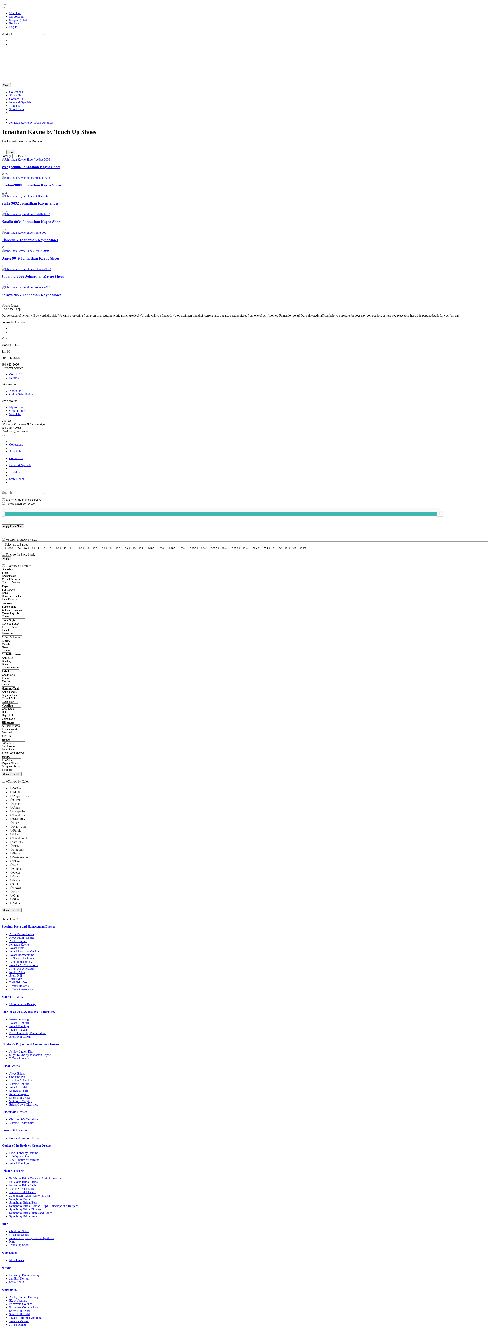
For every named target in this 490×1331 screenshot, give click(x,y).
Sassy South (16, 1282)
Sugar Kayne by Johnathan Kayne (30, 1055)
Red (15, 865)
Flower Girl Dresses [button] (14, 1130)
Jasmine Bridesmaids (21, 1123)
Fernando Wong (19, 1019)
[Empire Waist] (11, 729)
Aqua (16, 807)
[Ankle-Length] (10, 692)
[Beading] (10, 661)
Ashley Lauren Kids (21, 1051)
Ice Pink (18, 842)
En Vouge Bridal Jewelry (24, 1275)
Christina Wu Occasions (23, 1119)
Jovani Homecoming (21, 954)
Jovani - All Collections (23, 965)
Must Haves (16, 1260)
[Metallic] (6, 644)
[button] (16, 92)
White (16, 903)
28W (224, 548)
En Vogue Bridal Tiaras (23, 1181)
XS (266, 548)
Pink (16, 845)
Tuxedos (14, 472)
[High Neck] (11, 715)
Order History (17, 410)
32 (141, 548)
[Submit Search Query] (44, 493)
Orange (17, 868)
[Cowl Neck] (11, 709)
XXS (256, 548)
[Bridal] (17, 573)
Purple (17, 830)
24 (111, 548)
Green (17, 799)
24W (203, 548)
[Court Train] (10, 701)
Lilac (16, 834)
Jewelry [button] (7, 1267)
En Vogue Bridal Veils (22, 1185)
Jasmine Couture (19, 1083)
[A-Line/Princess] (11, 726)
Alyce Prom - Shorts (21, 937)
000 (10, 548)
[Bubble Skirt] (13, 607)
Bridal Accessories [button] (13, 1170)
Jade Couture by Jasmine (24, 1159)
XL (294, 548)
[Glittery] (6, 641)
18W (172, 548)
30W (235, 548)
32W (245, 548)
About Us (15, 391)
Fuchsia (18, 853)
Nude (16, 880)
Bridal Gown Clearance (23, 1104)
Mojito (17, 792)
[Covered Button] (12, 624)
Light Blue (19, 815)
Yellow (17, 788)
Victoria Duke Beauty (22, 1004)
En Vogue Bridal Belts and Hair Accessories (36, 1178)
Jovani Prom (16, 948)
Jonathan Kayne (19, 944)
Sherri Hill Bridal (19, 1097)
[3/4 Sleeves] (13, 746)
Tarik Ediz (15, 979)
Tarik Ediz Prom (19, 982)
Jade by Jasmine (19, 1156)
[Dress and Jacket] (12, 596)
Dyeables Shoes (19, 1234)
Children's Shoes (19, 1231)
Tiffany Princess (19, 1058)
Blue (16, 822)
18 (88, 548)
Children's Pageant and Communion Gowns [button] (30, 1044)
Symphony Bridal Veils (23, 1216)
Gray (16, 895)
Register (14, 23)
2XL (304, 548)
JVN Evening (17, 1324)
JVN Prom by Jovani (22, 958)
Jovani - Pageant (19, 1029)
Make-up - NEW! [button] (13, 996)
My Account (16, 16)
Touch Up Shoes (19, 1245)
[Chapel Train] (10, 698)
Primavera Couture (20, 1304)
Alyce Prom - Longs (21, 934)
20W (182, 548)
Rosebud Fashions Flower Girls (28, 1138)
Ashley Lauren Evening (23, 1297)
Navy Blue (19, 826)
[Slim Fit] (11, 736)
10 (57, 548)
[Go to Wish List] (6, 4)
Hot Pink (18, 849)
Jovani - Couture (19, 1022)
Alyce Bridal (17, 1073)
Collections (16, 444)
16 (80, 548)
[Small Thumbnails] (3, 147)
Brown (17, 888)
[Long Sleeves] (13, 749)
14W (151, 548)
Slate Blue (19, 819)
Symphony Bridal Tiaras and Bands (30, 1212)
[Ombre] (6, 650)
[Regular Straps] (11, 763)
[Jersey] (8, 684)
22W (193, 548)
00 (19, 548)
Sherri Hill (15, 975)
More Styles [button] (9, 1289)
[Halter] (11, 712)
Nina (12, 1241)
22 (103, 548)
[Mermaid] (11, 732)
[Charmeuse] (8, 675)
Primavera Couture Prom (24, 1307)
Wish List (15, 13)
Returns (14, 377)
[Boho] (12, 593)
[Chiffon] (8, 678)
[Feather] (8, 681)
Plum (16, 861)
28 (126, 548)
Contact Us (16, 374)
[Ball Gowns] (12, 590)
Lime (16, 803)
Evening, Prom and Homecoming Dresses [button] (28, 926)
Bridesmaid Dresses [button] (14, 1112)
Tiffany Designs (19, 985)
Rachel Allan (17, 972)
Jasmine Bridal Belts (21, 1188)
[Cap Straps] (11, 760)
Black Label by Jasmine (23, 1153)
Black (16, 891)
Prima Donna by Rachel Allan (27, 1033)
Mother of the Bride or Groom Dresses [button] (26, 1145)
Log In (13, 27)
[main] (245, 216)
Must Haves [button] (9, 1252)
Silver (16, 899)
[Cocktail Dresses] (17, 582)
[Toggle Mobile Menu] (3, 435)
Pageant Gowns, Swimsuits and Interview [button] (28, 1011)
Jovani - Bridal (18, 1087)
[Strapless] (11, 770)
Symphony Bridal (20, 1199)
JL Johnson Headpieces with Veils (29, 1195)
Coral (16, 872)
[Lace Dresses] (12, 599)
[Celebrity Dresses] (13, 610)
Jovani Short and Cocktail (24, 951)
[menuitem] (248, 13)
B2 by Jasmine (18, 1300)
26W (214, 548)
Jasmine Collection (20, 1080)
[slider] (440, 514)
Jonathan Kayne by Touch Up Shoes (31, 122)
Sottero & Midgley (20, 1101)
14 (72, 548)
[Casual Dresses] (17, 579)
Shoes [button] (5, 1223)
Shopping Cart (18, 20)
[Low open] (12, 633)
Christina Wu (17, 1077)
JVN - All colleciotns (22, 968)
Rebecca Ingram (19, 1094)
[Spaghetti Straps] (11, 766)
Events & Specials (20, 465)
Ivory (16, 876)
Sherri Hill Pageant (20, 1036)
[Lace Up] (12, 630)
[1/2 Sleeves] (13, 743)
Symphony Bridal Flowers (25, 1209)
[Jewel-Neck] (11, 719)
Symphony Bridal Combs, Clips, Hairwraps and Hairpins (43, 1206)
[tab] (245, 926)
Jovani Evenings (19, 1026)
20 (95, 548)
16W (161, 548)
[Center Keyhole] (13, 613)
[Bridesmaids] (17, 576)
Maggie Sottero (18, 1090)
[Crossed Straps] (12, 627)
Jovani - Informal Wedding (25, 1317)
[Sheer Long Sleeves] (13, 753)
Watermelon (20, 857)
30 (134, 548)
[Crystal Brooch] (10, 667)
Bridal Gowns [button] (11, 1065)
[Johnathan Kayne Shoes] (26, 159)
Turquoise (19, 811)
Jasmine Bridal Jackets (22, 1192)
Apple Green (21, 796)
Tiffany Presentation (21, 989)
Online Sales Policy (21, 394)
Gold (16, 884)
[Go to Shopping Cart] (3, 4)
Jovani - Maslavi (19, 1321)
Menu (6, 85)
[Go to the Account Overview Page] (3, 7)
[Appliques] (10, 658)
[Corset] (13, 616)
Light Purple (20, 838)
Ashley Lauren (18, 941)
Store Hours (16, 479)
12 (65, 548)
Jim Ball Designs (19, 1278)
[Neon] (6, 647)
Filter (10, 152)
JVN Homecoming (20, 961)
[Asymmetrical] (10, 695)
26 (118, 548)
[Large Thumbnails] (7, 147)
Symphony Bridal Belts (23, 1202)
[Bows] (10, 664)
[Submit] (44, 34)
